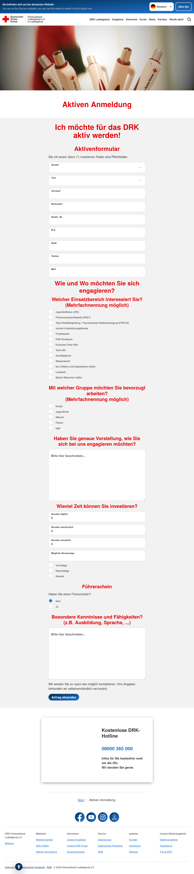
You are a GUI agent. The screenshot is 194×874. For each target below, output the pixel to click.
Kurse (143, 19)
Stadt (54, 242)
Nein (58, 601)
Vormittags (61, 565)
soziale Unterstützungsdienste (71, 328)
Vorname (56, 190)
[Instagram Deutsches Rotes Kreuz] (103, 817)
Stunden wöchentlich (62, 527)
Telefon (55, 256)
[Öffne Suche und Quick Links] (189, 19)
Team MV (60, 350)
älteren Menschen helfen (68, 377)
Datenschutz (104, 839)
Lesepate (60, 372)
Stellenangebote (169, 839)
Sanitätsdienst (63, 355)
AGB (100, 852)
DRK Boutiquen (64, 339)
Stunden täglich (59, 513)
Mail (53, 269)
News (152, 19)
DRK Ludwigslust (100, 19)
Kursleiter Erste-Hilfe (66, 344)
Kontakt (133, 839)
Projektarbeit (62, 333)
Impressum (135, 845)
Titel (53, 177)
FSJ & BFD (166, 852)
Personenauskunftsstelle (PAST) (73, 317)
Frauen (59, 422)
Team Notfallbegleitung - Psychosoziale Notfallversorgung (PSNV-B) (92, 323)
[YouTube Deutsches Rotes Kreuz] (91, 817)
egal (57, 428)
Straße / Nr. (56, 216)
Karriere (162, 19)
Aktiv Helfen (42, 845)
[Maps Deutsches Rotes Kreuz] (114, 817)
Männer (59, 417)
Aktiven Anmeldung (46, 852)
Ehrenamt (131, 19)
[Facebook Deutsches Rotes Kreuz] (80, 817)
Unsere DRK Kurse (77, 845)
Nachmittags (62, 571)
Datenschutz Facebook (110, 845)
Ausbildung (166, 845)
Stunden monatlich (61, 540)
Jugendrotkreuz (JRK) (67, 312)
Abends (59, 576)
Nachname (57, 203)
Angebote (118, 19)
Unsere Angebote (76, 839)
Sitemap (133, 852)
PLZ (53, 229)
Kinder (59, 406)
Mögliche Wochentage (62, 553)
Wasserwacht (62, 361)
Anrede (55, 164)
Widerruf (9, 843)
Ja (56, 606)
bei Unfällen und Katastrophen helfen (75, 366)
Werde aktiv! (176, 19)
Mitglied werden (44, 839)
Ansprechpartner (76, 852)
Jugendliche (62, 411)
